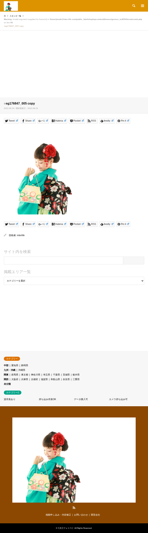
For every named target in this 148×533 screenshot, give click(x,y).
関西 (6, 379)
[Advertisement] (74, 67)
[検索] (133, 6)
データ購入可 (81, 399)
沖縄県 (21, 370)
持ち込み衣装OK (47, 399)
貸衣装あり (9, 399)
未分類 (7, 384)
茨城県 (66, 374)
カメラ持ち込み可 (118, 399)
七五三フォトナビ (65, 528)
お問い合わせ (81, 514)
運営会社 (95, 514)
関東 (6, 374)
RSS (74, 507)
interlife (21, 235)
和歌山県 (55, 379)
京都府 (34, 379)
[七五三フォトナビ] (11, 5)
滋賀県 (44, 379)
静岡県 (24, 365)
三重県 (76, 379)
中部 (6, 365)
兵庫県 (24, 379)
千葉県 (56, 374)
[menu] (142, 6)
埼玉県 (46, 374)
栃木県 (76, 374)
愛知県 (14, 365)
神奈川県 (35, 374)
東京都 (24, 374)
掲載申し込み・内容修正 (58, 514)
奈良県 (66, 379)
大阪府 (14, 379)
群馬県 (14, 374)
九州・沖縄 (9, 370)
